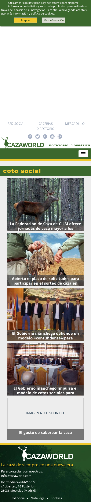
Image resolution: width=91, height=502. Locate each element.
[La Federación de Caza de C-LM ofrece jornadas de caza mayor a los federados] (45, 204)
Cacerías (46, 123)
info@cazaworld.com (16, 476)
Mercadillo (75, 123)
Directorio (45, 129)
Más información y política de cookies (30, 13)
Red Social (16, 123)
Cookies (56, 498)
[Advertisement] (45, 73)
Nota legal (38, 498)
